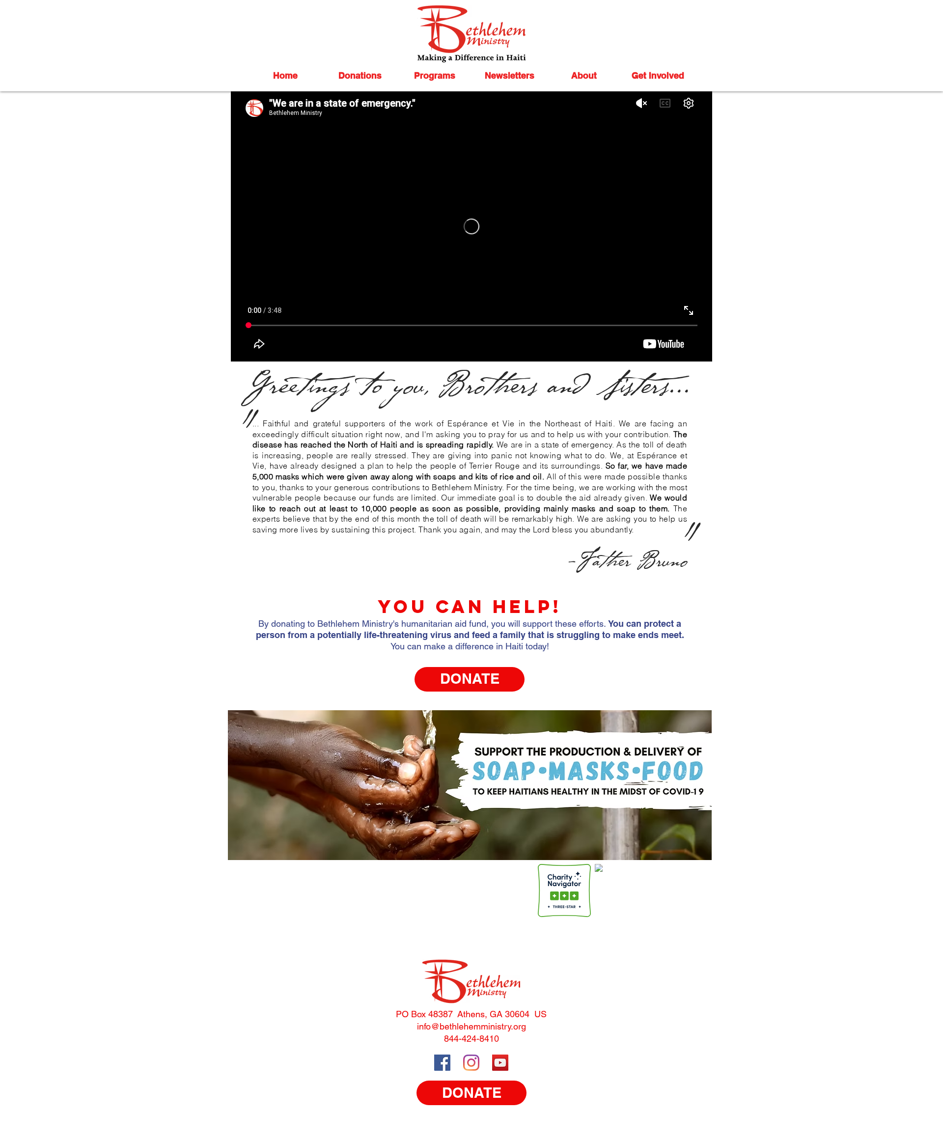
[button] (360, 75)
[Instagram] (471, 1063)
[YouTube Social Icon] (500, 1063)
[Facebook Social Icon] (442, 1063)
